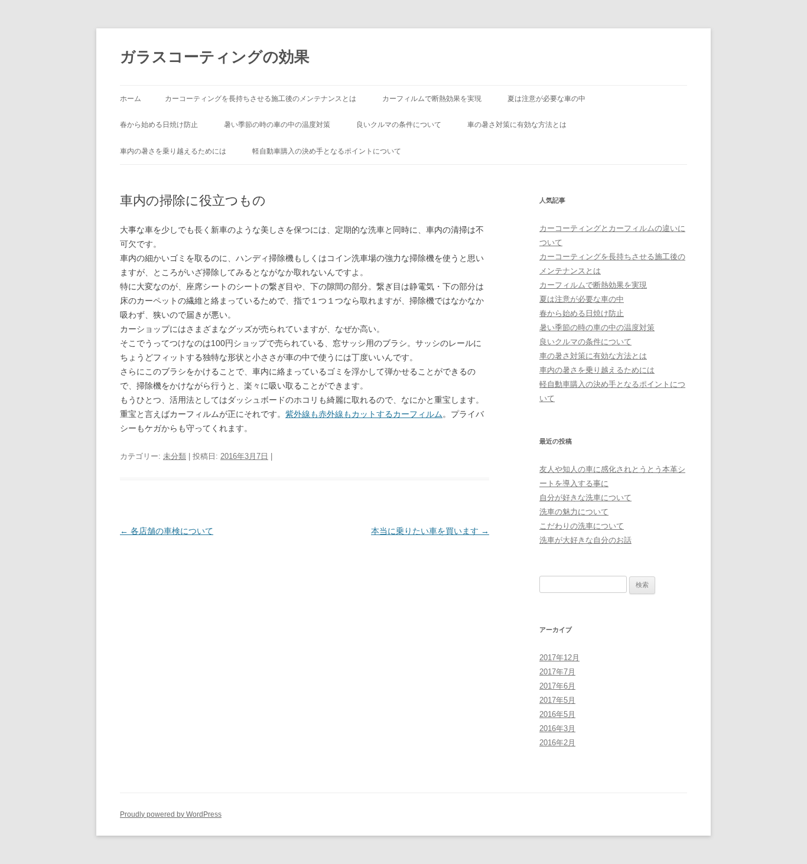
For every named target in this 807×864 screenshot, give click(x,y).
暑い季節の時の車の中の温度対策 (277, 124)
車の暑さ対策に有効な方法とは (517, 124)
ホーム (130, 98)
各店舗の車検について (166, 531)
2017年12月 (559, 657)
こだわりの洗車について (581, 525)
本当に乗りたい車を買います (430, 531)
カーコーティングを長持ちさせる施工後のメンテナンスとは (260, 98)
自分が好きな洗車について (585, 497)
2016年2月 (557, 742)
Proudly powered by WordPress (171, 814)
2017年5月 (557, 700)
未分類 (174, 456)
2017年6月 (557, 686)
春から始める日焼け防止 (159, 124)
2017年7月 (557, 671)
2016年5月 (557, 714)
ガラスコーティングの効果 (215, 57)
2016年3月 (557, 728)
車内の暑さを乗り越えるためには (173, 151)
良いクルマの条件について (398, 124)
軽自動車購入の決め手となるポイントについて (326, 151)
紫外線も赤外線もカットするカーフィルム (363, 414)
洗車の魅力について (573, 511)
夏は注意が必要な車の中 (546, 98)
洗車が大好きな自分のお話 (585, 540)
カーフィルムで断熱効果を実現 (431, 98)
